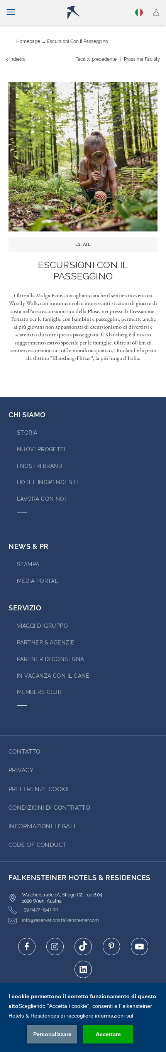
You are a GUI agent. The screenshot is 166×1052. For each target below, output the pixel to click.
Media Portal (37, 581)
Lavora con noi (41, 499)
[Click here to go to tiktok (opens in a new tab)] (83, 946)
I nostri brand (39, 466)
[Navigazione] (11, 12)
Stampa (28, 564)
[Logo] (86, 12)
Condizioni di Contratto (49, 807)
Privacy (21, 770)
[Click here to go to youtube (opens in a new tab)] (139, 946)
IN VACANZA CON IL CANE (53, 676)
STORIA (27, 433)
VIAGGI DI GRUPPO (42, 626)
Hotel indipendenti (47, 482)
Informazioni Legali (42, 826)
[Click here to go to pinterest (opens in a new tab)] (111, 946)
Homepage (28, 41)
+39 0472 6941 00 (40, 909)
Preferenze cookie (39, 789)
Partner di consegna (50, 659)
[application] (83, 1017)
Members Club (39, 692)
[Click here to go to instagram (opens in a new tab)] (55, 946)
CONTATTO (24, 751)
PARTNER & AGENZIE (46, 642)
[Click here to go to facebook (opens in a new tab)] (27, 946)
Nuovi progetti (41, 449)
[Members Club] (156, 12)
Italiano (140, 12)
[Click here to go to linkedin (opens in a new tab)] (83, 969)
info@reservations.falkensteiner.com (60, 920)
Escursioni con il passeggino (77, 41)
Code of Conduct (37, 844)
